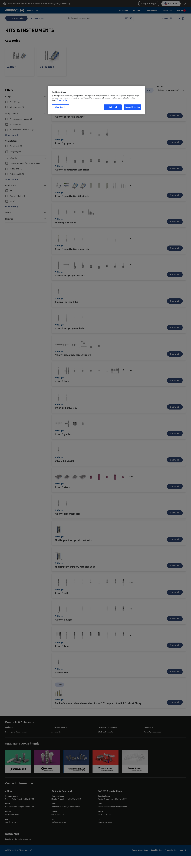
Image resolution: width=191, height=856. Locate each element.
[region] (96, 100)
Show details (60, 107)
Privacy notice (62, 100)
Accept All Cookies (132, 107)
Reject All (113, 107)
